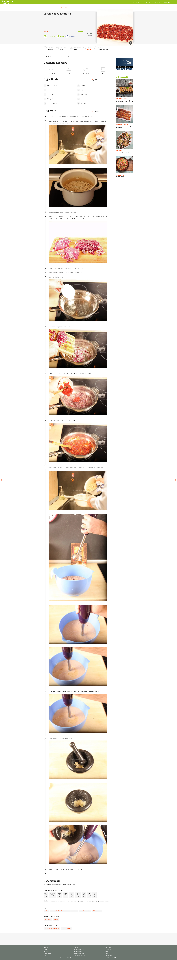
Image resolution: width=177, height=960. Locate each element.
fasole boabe (59, 910)
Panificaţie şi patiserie (122, 124)
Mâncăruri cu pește (79, 953)
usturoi (99, 910)
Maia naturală (108, 949)
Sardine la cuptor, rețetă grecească (124, 152)
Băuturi (45, 949)
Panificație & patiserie (79, 955)
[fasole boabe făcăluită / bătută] (130, 43)
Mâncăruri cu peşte (122, 150)
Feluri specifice (151, 2)
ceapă (52, 910)
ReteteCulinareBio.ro (68, 957)
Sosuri (106, 953)
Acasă (45, 8)
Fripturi (76, 947)
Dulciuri (45, 955)
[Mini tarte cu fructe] (1, 480)
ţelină (88, 910)
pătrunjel (82, 910)
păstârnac (74, 910)
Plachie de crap (120, 176)
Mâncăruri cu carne (79, 949)
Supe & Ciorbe (108, 955)
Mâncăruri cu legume (122, 98)
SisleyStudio (114, 957)
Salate (106, 951)
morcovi (67, 910)
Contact (167, 2)
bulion (46, 910)
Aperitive (54, 8)
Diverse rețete (47, 953)
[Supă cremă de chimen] (175, 480)
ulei (94, 910)
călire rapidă (48, 919)
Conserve (46, 951)
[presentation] (44, 70)
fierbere (56, 919)
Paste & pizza (108, 947)
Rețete (136, 2)
